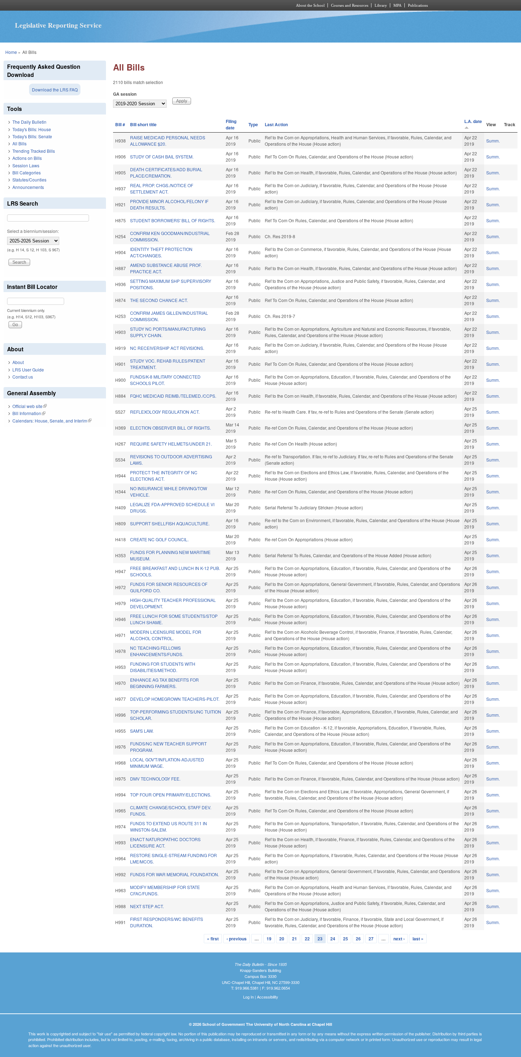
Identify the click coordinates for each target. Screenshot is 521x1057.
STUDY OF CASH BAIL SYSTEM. (162, 156)
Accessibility (267, 997)
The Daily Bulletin (29, 122)
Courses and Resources (349, 5)
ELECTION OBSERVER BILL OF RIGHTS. (170, 428)
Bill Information (28, 413)
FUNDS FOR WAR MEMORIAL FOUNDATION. (174, 874)
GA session (124, 94)
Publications (418, 5)
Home (11, 52)
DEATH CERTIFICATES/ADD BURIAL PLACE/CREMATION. (166, 172)
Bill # (120, 124)
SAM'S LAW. (141, 731)
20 (281, 938)
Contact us (22, 377)
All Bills (19, 143)
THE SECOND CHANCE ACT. (159, 300)
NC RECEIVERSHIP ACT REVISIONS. (167, 348)
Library (381, 5)
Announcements (28, 187)
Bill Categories (26, 172)
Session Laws (25, 165)
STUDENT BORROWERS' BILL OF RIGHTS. (172, 220)
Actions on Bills (27, 158)
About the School (310, 5)
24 (332, 938)
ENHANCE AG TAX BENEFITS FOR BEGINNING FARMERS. (164, 683)
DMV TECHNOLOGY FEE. (155, 779)
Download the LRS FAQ (55, 89)
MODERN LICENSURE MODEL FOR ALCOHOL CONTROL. (165, 635)
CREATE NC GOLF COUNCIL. (159, 539)
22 (307, 938)
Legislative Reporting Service (58, 25)
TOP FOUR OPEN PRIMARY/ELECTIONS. (170, 795)
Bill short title (143, 124)
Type (253, 124)
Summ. (493, 141)
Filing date (231, 124)
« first (213, 938)
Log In (248, 997)
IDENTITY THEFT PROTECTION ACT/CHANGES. (161, 252)
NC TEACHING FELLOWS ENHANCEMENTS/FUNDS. (156, 651)
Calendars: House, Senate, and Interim (51, 421)
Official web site (29, 406)
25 (345, 938)
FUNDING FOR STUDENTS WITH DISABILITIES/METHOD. (162, 667)
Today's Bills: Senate (32, 136)
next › (399, 938)
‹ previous (236, 938)
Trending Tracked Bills (33, 151)
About (18, 362)
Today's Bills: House (31, 129)
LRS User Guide (28, 370)
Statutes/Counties (29, 180)
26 (358, 938)
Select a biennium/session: (33, 231)
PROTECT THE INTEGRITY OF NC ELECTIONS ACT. (163, 475)
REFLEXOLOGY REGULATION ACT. (165, 412)
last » (418, 938)
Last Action (276, 124)
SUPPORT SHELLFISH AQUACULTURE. (169, 523)
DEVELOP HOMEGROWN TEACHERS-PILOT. (174, 699)
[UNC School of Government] (166, 5)
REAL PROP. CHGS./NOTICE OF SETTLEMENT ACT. (161, 188)
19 (269, 938)
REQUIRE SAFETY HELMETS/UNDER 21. (171, 444)
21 (294, 938)
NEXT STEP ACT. (147, 906)
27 (371, 938)
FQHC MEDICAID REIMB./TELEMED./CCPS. (173, 396)
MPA (397, 5)
